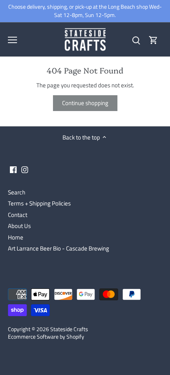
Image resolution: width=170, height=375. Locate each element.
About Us (19, 225)
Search (16, 192)
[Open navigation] (12, 40)
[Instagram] (24, 169)
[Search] (136, 40)
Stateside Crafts (69, 329)
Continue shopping (85, 102)
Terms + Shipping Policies (39, 203)
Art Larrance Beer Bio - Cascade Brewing (58, 248)
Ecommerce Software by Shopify (46, 337)
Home (15, 237)
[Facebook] (13, 169)
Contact (17, 214)
